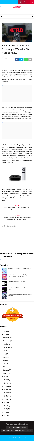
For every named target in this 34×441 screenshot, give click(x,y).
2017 (5, 396)
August (5, 350)
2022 (5, 380)
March (5, 367)
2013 (5, 409)
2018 (5, 393)
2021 (5, 383)
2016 (5, 399)
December (6, 337)
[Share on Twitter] (21, 59)
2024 (5, 334)
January (6, 373)
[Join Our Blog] (32, 2)
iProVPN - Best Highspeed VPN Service (17, 427)
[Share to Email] (30, 59)
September (7, 347)
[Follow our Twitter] (28, 2)
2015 (5, 402)
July (4, 354)
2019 (5, 389)
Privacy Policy (25, 438)
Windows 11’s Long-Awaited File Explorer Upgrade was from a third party (18, 275)
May (4, 360)
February (6, 370)
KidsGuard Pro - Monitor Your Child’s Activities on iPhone (17, 430)
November (6, 341)
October (6, 344)
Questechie (18, 438)
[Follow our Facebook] (24, 2)
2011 (5, 415)
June (5, 357)
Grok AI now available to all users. (17, 281)
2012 (5, 412)
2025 (5, 331)
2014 (5, 406)
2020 (5, 386)
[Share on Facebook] (17, 59)
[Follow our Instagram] (20, 2)
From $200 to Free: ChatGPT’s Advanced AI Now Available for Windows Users (19, 269)
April (4, 363)
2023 (5, 376)
